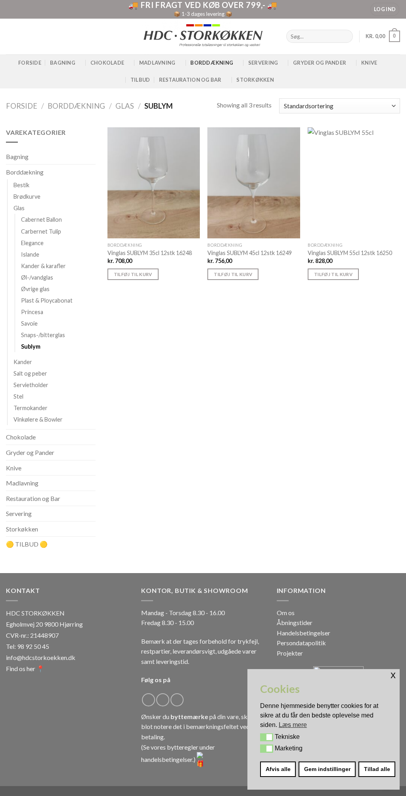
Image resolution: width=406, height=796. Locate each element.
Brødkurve (26, 197)
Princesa (32, 312)
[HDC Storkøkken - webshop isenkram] (203, 36)
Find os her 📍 (25, 668)
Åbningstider (294, 622)
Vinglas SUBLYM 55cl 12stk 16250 (350, 252)
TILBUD (140, 80)
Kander (22, 362)
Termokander (30, 408)
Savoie (29, 323)
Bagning (62, 62)
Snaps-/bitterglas (43, 335)
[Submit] (345, 36)
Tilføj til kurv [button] (133, 274)
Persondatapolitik (301, 642)
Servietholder (30, 385)
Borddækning (211, 62)
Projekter (290, 653)
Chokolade (107, 62)
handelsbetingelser (166, 759)
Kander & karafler (43, 266)
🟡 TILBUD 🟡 (27, 544)
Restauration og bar (190, 80)
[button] (266, 737)
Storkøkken (255, 80)
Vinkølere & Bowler (38, 419)
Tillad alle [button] (377, 769)
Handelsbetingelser (303, 633)
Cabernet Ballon (41, 220)
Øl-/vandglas (37, 277)
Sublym (30, 346)
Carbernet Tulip (41, 231)
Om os (286, 612)
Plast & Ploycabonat (47, 300)
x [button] (393, 675)
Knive (369, 62)
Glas (124, 106)
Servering (263, 62)
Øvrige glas (35, 289)
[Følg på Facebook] (148, 699)
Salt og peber (30, 373)
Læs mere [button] (293, 724)
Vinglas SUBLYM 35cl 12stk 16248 (149, 252)
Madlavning (157, 62)
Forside (29, 62)
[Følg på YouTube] (177, 699)
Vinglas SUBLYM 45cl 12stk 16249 (249, 252)
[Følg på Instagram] (162, 699)
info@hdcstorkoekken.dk (40, 657)
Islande (30, 254)
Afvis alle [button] (278, 769)
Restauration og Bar (33, 498)
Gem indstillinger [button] (327, 769)
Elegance (32, 243)
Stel (18, 396)
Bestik (21, 185)
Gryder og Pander (319, 62)
